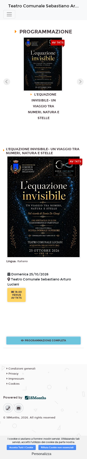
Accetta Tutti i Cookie (21, 447)
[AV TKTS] (43, 207)
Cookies (14, 383)
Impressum (16, 378)
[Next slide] (80, 81)
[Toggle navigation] (9, 14)
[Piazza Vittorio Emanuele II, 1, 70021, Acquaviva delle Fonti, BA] (9, 279)
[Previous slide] (6, 81)
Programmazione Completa (45, 340)
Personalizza (41, 454)
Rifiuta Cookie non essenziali (57, 447)
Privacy (13, 373)
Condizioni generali (21, 368)
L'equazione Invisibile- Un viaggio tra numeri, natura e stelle (42, 151)
